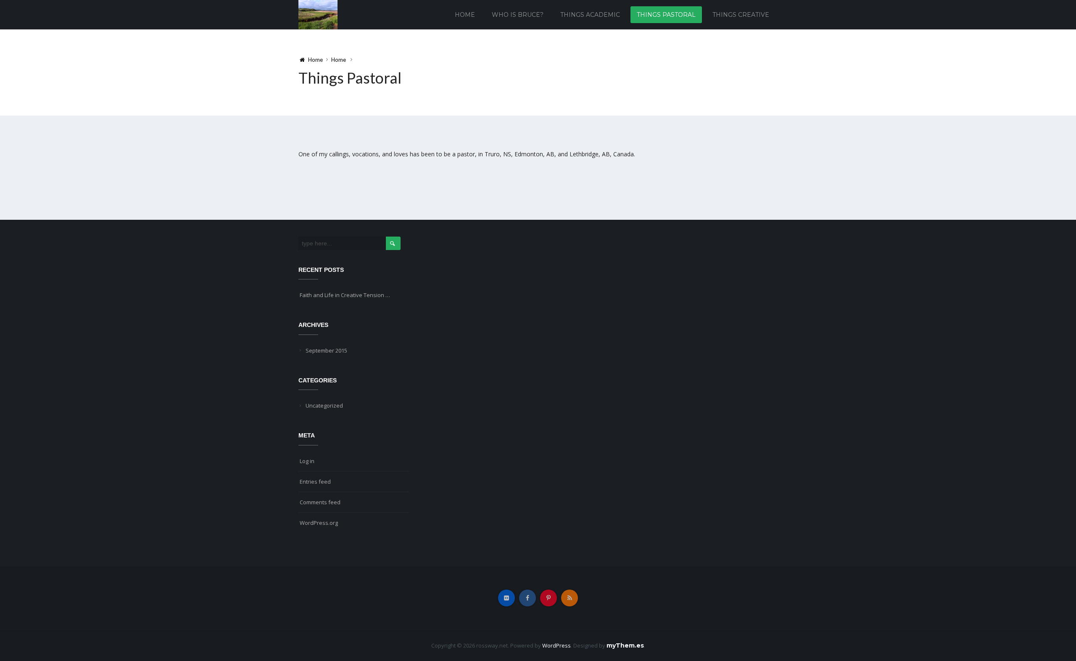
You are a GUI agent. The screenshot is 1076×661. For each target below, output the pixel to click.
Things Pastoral (666, 14)
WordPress (556, 645)
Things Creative (740, 14)
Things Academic (590, 14)
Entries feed (315, 481)
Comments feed (320, 502)
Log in (307, 461)
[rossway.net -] (318, 14)
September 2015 (326, 350)
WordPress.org (319, 523)
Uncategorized (324, 405)
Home (465, 14)
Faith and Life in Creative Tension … (345, 295)
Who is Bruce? (517, 14)
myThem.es (625, 645)
